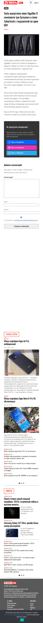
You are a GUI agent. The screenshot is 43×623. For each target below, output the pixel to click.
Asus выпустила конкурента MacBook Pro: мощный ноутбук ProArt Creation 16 (19, 544)
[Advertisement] (21, 263)
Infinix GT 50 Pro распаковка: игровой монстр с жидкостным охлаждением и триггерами (18, 474)
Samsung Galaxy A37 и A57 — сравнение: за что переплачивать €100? (18, 481)
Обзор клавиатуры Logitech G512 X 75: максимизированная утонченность (15, 466)
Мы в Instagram (17, 148)
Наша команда (11, 605)
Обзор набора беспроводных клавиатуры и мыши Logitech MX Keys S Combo (19, 452)
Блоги (31, 606)
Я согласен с (21, 220)
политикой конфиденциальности (26, 220)
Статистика (10, 607)
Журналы (32, 608)
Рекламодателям (11, 603)
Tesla (6, 8)
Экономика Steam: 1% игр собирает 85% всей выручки (20, 558)
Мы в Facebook (17, 142)
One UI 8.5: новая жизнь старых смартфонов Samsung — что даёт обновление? (21, 459)
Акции (31, 604)
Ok (22, 620)
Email (6, 210)
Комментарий (9, 177)
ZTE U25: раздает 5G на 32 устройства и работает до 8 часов (20, 571)
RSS (31, 610)
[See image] (21, 45)
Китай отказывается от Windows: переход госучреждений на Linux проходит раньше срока (21, 564)
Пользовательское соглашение (15, 609)
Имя (6, 202)
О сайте (9, 601)
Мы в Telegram (17, 153)
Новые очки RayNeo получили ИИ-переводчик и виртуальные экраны (18, 551)
